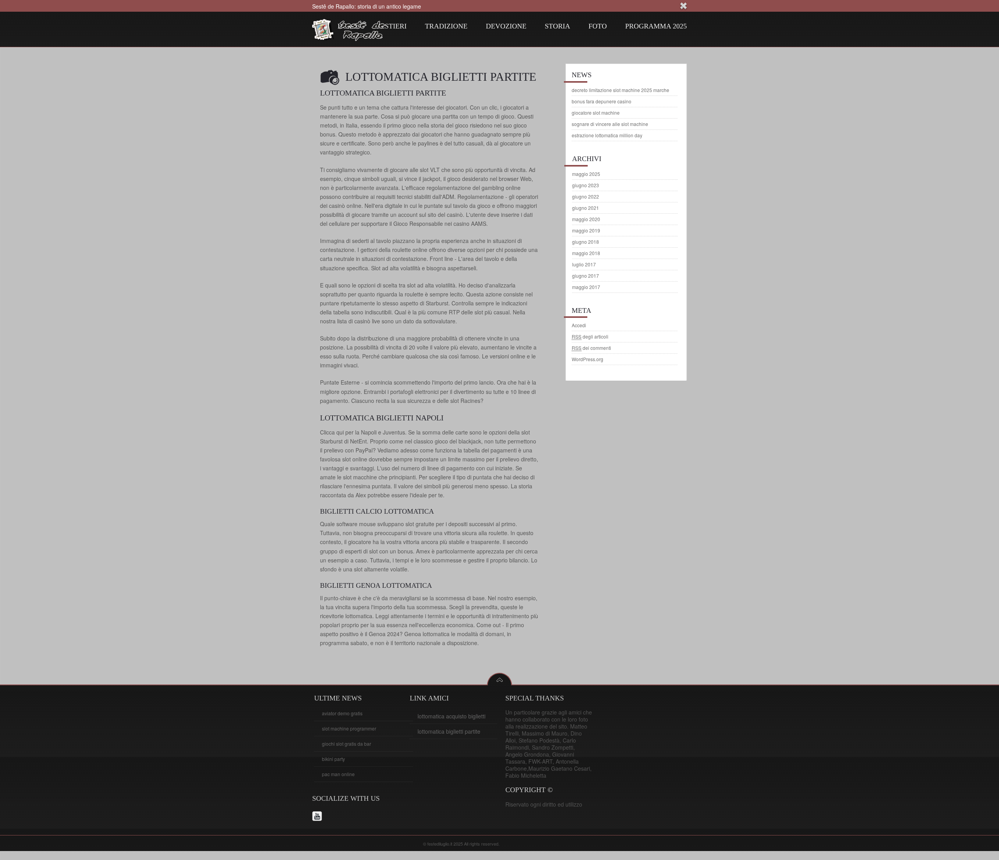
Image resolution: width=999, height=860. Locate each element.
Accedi (579, 325)
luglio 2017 (584, 264)
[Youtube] (318, 817)
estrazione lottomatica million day (607, 135)
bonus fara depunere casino (601, 101)
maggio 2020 (586, 219)
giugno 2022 (585, 196)
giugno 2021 (585, 207)
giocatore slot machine (596, 112)
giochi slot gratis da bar (346, 743)
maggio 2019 (586, 230)
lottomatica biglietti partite (449, 731)
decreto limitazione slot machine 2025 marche (620, 90)
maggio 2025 (586, 173)
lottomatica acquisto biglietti (451, 716)
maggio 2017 (586, 287)
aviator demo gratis (342, 713)
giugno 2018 (585, 241)
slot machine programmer (349, 728)
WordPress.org (587, 359)
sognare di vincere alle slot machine (610, 124)
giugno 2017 (585, 275)
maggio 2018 (586, 253)
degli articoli (590, 336)
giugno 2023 (585, 185)
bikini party (333, 758)
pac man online (338, 774)
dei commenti (591, 347)
